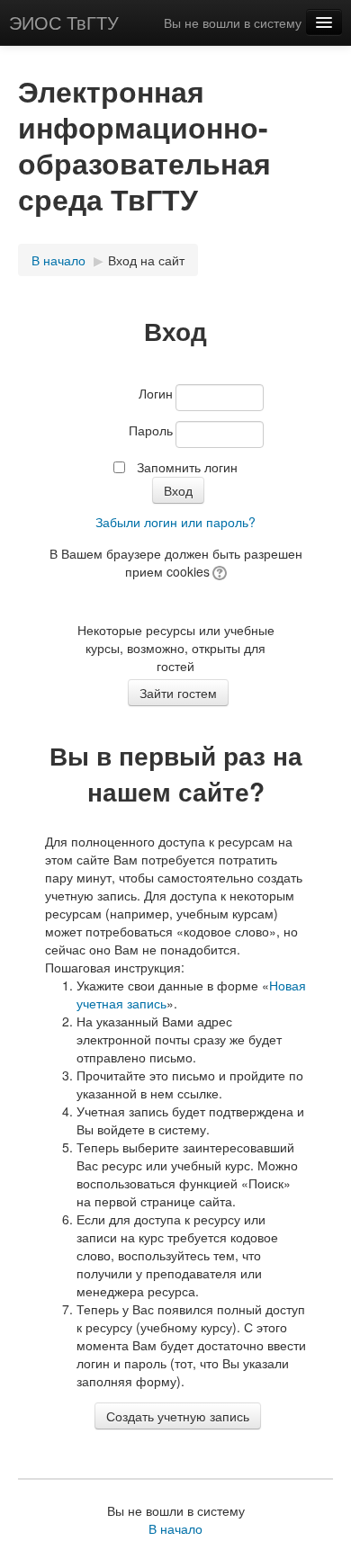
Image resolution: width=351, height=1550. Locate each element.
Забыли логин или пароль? (175, 522)
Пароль (151, 430)
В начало (59, 260)
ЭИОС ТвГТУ (64, 22)
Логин (156, 393)
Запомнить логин (187, 467)
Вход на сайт (146, 260)
